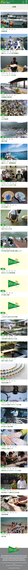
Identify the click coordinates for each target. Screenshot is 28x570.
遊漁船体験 (4, 31)
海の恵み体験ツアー (6, 382)
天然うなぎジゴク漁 (6, 229)
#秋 (12, 29)
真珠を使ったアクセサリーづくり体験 (11, 470)
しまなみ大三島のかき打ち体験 (9, 317)
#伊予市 (3, 249)
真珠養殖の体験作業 (6, 97)
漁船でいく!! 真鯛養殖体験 (8, 163)
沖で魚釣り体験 (5, 295)
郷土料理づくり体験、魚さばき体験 (10, 492)
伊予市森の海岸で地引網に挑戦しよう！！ (11, 251)
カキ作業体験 (4, 119)
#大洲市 (3, 336)
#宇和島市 (3, 51)
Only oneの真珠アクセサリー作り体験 (11, 404)
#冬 (15, 29)
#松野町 (3, 227)
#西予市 (3, 380)
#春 (7, 29)
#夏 (9, 29)
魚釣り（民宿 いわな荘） (7, 360)
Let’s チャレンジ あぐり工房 (8, 185)
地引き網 (3, 536)
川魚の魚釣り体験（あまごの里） (9, 338)
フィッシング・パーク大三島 (8, 75)
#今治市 (3, 73)
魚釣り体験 (4, 141)
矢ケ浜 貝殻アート (6, 207)
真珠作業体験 (4, 514)
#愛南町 (3, 95)
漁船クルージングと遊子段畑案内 (10, 53)
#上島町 (3, 29)
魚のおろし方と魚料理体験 (8, 273)
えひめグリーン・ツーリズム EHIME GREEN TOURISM (7, 2)
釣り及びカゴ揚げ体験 (7, 426)
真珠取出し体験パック (7, 448)
